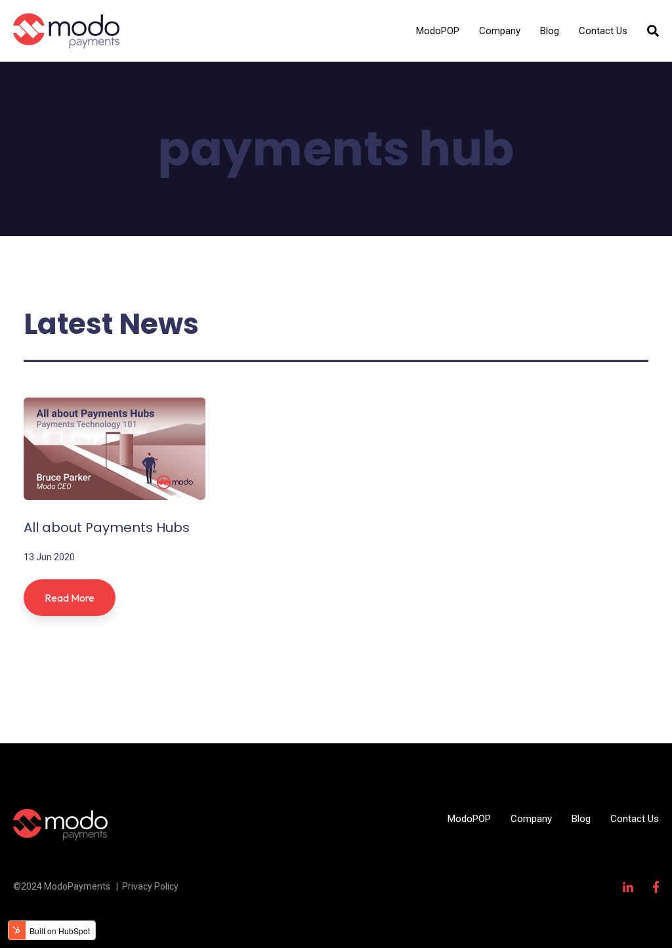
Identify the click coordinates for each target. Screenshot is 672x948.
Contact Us (603, 31)
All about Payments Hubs (107, 527)
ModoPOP (437, 31)
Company (499, 31)
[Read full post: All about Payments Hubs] (114, 449)
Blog (549, 31)
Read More (69, 597)
